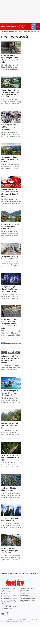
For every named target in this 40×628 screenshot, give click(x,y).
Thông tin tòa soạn (6, 605)
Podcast (8, 26)
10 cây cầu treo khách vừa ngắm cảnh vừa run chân (10, 458)
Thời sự (20, 31)
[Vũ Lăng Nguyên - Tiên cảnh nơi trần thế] (11, 510)
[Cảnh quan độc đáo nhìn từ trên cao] (11, 480)
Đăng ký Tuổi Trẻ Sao (33, 26)
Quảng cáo (23, 26)
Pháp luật (30, 31)
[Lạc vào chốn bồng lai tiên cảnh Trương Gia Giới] (11, 415)
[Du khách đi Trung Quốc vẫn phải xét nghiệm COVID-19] (11, 216)
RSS (23, 602)
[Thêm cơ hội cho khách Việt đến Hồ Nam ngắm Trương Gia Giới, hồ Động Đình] (11, 82)
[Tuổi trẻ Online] (15, 582)
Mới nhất (6, 31)
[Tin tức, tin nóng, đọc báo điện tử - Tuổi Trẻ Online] (2, 26)
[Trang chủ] (2, 31)
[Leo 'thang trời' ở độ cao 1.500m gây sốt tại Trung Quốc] (11, 117)
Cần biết (19, 26)
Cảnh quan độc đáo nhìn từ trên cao (8, 489)
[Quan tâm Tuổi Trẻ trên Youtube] (2, 613)
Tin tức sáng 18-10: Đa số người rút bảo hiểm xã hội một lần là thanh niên (9, 193)
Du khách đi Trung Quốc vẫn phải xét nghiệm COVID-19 (10, 226)
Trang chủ (4, 573)
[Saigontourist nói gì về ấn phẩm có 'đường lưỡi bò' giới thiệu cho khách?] (11, 348)
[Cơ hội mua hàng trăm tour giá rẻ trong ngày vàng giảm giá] (11, 383)
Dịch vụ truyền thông (25, 598)
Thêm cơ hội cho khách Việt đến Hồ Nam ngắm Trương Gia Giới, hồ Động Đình (10, 93)
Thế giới (25, 31)
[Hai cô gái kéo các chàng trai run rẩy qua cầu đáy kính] (11, 540)
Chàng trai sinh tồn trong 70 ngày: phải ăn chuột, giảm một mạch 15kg (9, 59)
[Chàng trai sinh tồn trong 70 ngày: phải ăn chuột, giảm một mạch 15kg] (11, 48)
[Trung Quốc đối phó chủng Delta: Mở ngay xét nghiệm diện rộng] (11, 279)
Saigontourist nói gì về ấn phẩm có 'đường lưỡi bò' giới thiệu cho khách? (10, 359)
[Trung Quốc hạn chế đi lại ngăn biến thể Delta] (11, 249)
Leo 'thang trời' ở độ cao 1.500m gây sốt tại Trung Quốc (10, 127)
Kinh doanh (36, 31)
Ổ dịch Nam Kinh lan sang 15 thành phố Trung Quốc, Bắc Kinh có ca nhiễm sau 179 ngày (9, 323)
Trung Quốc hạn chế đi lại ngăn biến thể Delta (9, 258)
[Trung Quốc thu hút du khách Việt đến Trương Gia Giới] (11, 149)
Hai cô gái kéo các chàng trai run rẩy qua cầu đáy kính (9, 550)
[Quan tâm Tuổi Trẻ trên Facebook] (7, 613)
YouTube (14, 26)
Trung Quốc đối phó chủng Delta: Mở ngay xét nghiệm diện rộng (9, 289)
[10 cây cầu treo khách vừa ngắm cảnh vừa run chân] (11, 448)
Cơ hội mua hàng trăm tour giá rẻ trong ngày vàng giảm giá (9, 393)
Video (16, 31)
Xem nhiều (11, 31)
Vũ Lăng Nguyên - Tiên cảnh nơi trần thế (9, 519)
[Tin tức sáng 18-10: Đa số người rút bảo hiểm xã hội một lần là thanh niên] (11, 182)
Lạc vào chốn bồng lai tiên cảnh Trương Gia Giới (9, 425)
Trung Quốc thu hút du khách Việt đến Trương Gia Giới (9, 159)
